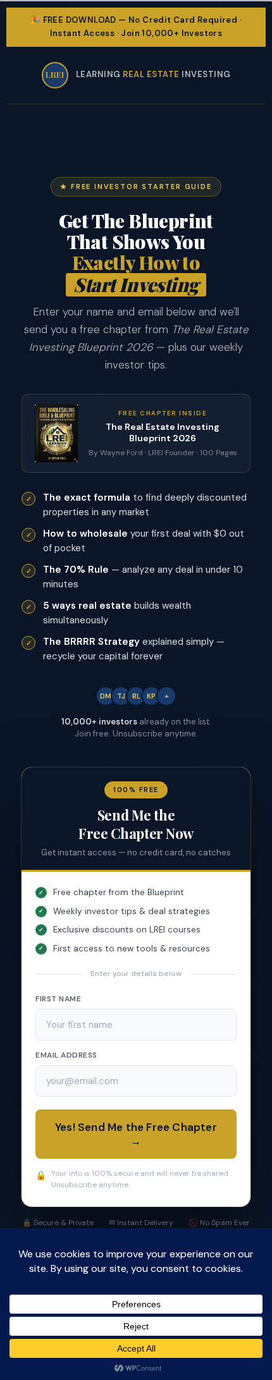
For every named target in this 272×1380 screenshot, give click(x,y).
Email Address (66, 1055)
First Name (58, 999)
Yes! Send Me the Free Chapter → (136, 1134)
